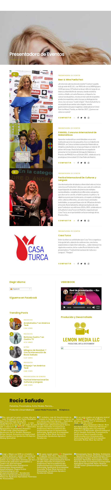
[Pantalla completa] (98, 307)
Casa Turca (64, 235)
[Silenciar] (93, 307)
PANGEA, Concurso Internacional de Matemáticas (77, 133)
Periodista (28, 320)
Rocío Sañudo (26, 400)
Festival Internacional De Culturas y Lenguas (77, 179)
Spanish (15, 289)
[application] (81, 298)
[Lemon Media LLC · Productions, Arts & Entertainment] (81, 333)
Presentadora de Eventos (69, 75)
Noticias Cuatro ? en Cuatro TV (34, 338)
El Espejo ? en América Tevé (34, 366)
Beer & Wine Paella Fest (70, 79)
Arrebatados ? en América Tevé (37, 324)
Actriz (26, 347)
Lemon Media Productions (46, 410)
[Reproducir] (64, 307)
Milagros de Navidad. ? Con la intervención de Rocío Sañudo (35, 352)
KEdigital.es (64, 410)
